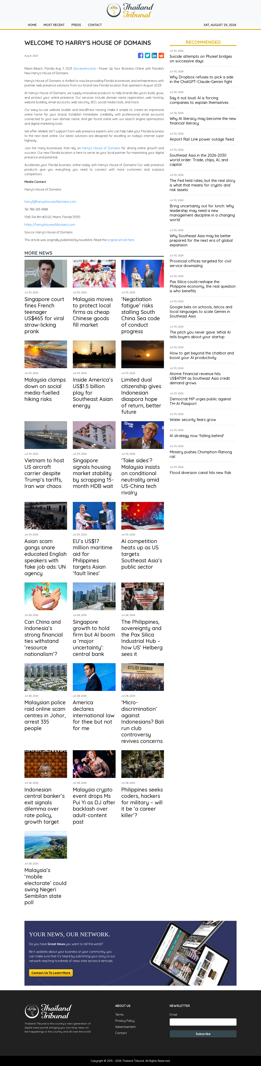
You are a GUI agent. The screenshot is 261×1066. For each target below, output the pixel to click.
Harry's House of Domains (101, 148)
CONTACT (95, 25)
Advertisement (125, 1027)
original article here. (121, 240)
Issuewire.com (84, 68)
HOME (32, 25)
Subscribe (203, 1034)
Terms (119, 1014)
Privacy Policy (125, 1021)
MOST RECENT (54, 25)
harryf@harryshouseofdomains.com (50, 202)
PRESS (76, 25)
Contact (121, 1033)
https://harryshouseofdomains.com (49, 224)
